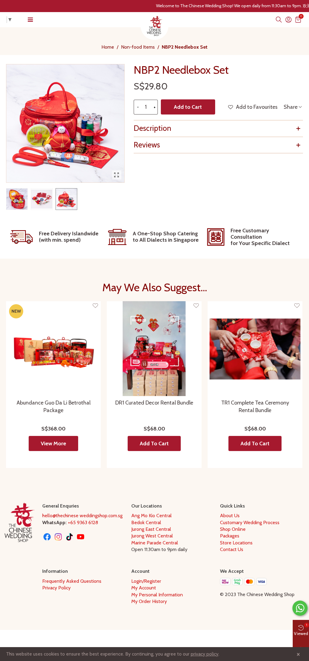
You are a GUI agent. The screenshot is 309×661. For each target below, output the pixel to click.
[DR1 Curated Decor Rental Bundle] (154, 348)
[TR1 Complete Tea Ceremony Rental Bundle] (255, 348)
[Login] (288, 19)
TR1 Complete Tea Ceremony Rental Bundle (255, 406)
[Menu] (30, 19)
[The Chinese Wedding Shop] (154, 26)
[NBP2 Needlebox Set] (116, 174)
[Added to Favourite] (95, 306)
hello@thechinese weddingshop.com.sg (82, 515)
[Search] (279, 19)
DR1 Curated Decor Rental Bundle (154, 402)
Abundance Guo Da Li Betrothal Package (54, 406)
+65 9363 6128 (83, 522)
